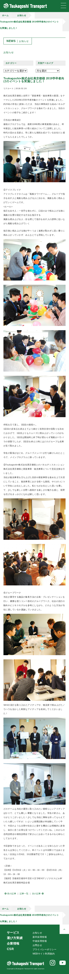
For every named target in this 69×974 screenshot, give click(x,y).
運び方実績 (15, 938)
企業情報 (13, 943)
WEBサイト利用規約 (44, 953)
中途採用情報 (40, 941)
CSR (10, 949)
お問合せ (37, 945)
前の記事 (11, 893)
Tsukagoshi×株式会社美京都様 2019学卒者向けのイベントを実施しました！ (29, 25)
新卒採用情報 (40, 937)
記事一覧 (24, 893)
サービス (13, 932)
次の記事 (36, 893)
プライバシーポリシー (44, 949)
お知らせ (21, 15)
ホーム (5, 15)
